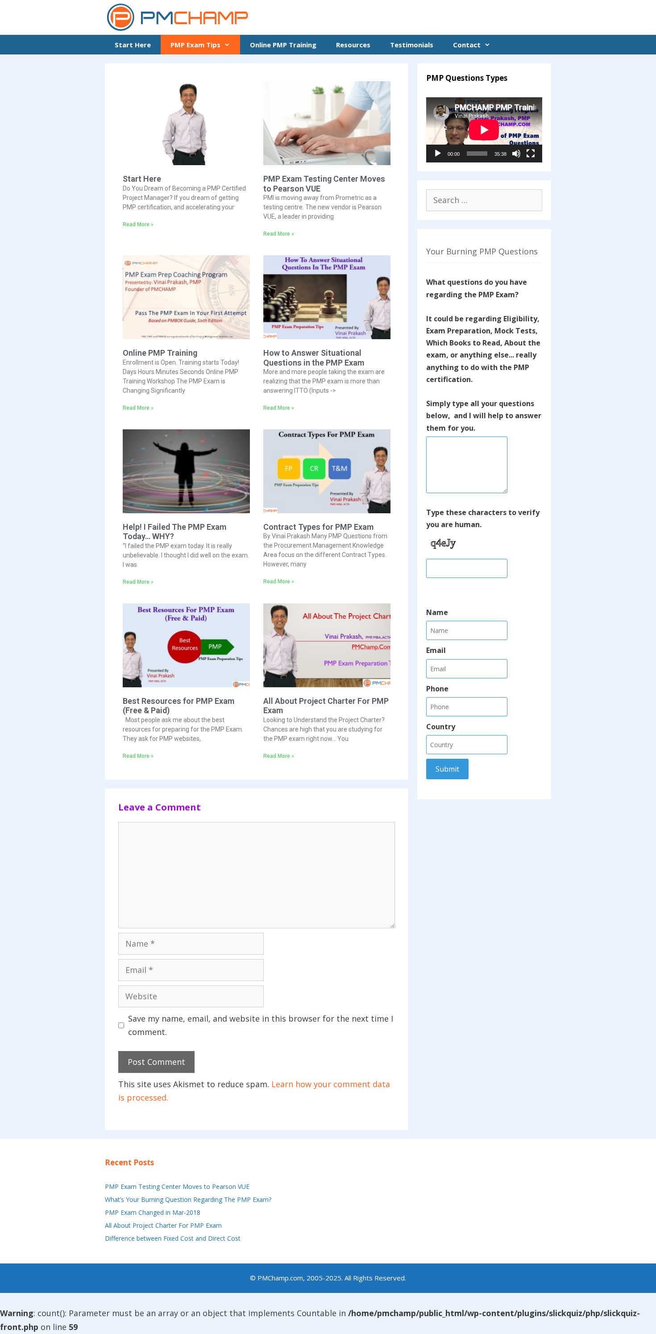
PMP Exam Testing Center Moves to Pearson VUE (177, 1186)
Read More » (138, 224)
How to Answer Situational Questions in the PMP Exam (313, 357)
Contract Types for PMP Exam (318, 527)
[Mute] (516, 153)
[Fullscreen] (530, 153)
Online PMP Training (283, 44)
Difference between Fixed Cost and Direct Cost (173, 1238)
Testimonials (411, 44)
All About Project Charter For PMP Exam (163, 1225)
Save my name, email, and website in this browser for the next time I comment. (260, 1025)
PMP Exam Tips (195, 44)
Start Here (133, 44)
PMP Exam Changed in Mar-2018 (152, 1212)
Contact (467, 44)
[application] (484, 129)
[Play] (437, 153)
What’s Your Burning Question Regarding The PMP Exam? (188, 1199)
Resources (353, 44)
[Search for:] (484, 200)
